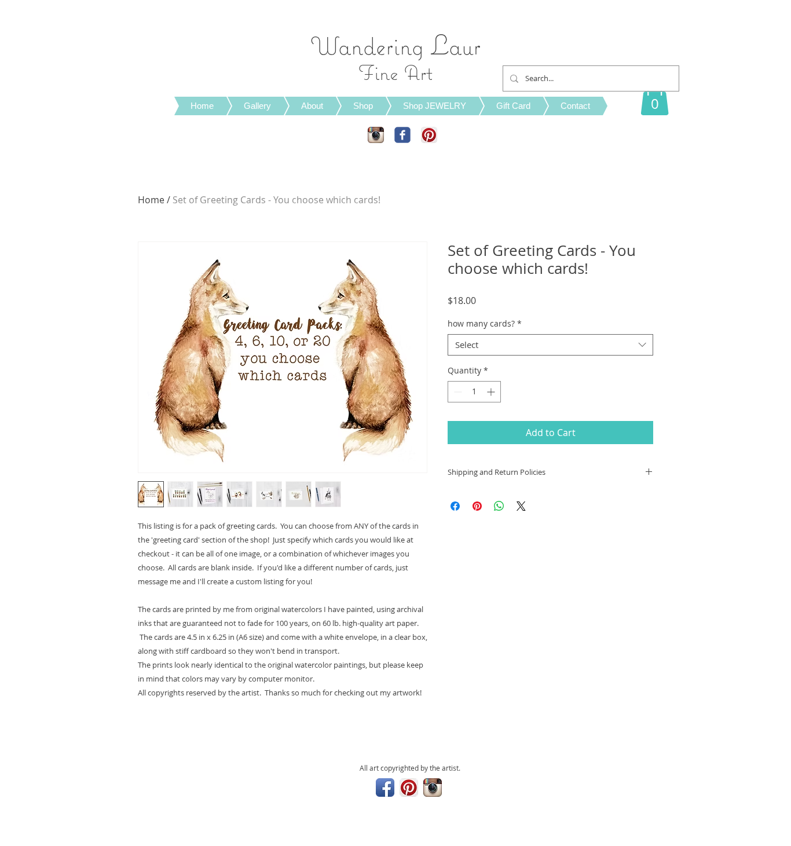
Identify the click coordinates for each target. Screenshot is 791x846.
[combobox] (550, 345)
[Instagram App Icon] (376, 135)
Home (151, 199)
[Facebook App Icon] (385, 787)
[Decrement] (456, 392)
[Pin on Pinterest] (477, 506)
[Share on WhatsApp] (499, 506)
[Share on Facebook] (455, 506)
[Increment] (492, 392)
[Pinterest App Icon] (429, 135)
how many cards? (485, 323)
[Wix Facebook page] (402, 135)
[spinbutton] (474, 392)
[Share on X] (521, 506)
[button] (654, 97)
